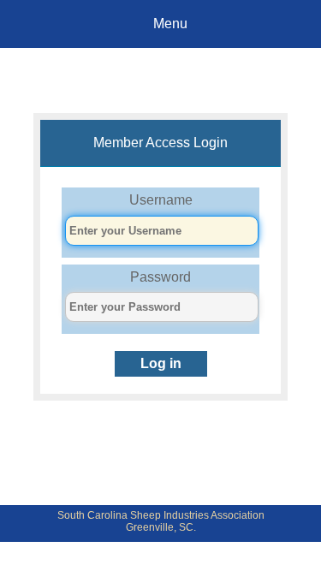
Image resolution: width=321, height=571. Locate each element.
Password (160, 277)
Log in (160, 363)
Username (161, 200)
